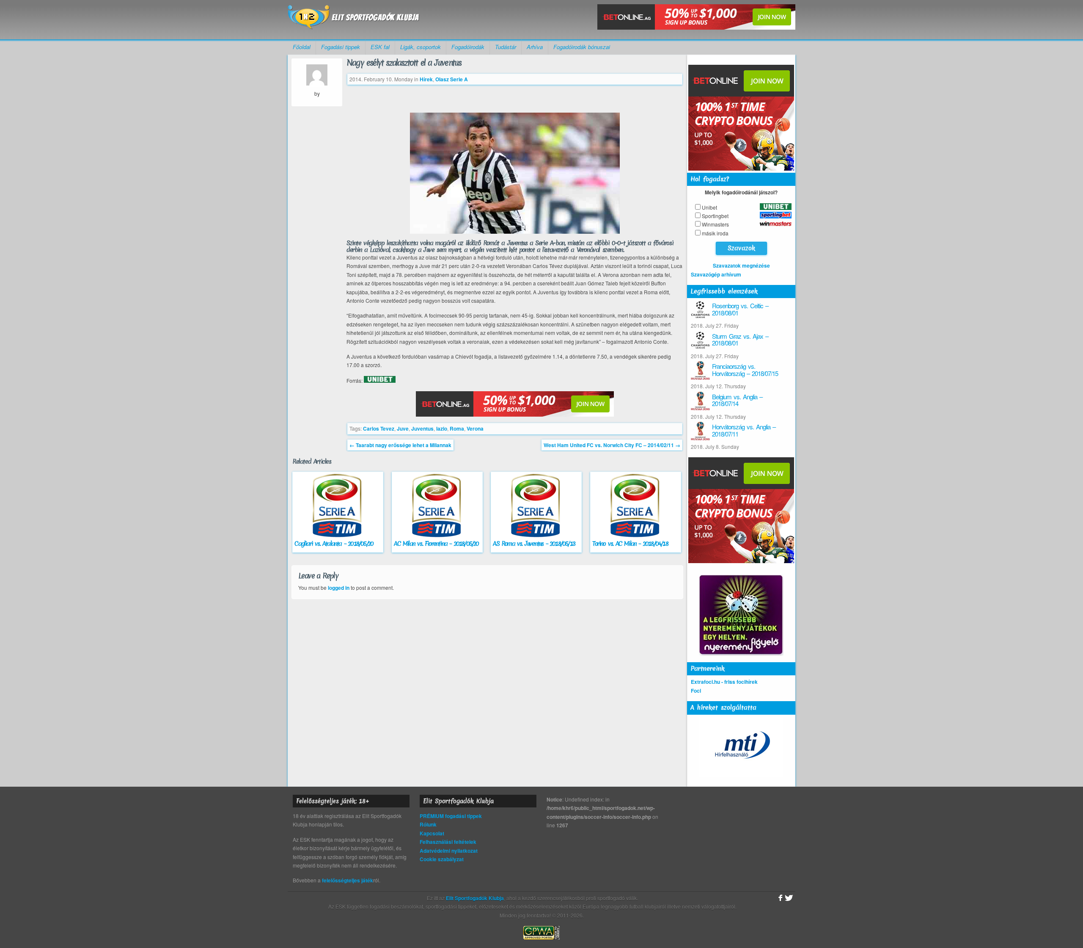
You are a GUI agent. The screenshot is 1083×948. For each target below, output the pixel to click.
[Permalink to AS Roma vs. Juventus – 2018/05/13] (536, 535)
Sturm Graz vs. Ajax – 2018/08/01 (740, 340)
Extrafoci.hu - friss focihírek (724, 681)
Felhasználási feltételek (448, 842)
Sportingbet (715, 215)
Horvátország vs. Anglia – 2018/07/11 (743, 430)
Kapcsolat (432, 833)
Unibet (709, 207)
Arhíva (535, 47)
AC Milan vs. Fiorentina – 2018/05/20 (436, 543)
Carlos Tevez (378, 428)
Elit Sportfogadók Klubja (354, 19)
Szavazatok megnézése (741, 265)
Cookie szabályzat (442, 859)
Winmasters (715, 224)
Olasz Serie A (451, 79)
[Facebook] (779, 898)
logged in (338, 587)
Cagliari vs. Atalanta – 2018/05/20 (333, 543)
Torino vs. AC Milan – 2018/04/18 (630, 543)
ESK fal (380, 47)
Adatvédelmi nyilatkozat (449, 850)
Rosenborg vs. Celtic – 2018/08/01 (740, 309)
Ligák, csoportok (420, 47)
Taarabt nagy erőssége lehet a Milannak (400, 445)
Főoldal (302, 47)
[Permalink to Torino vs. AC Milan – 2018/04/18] (635, 535)
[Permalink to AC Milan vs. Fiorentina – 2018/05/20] (437, 535)
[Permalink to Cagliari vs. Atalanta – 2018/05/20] (338, 535)
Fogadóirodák (467, 47)
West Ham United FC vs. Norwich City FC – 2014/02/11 (612, 445)
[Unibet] (380, 380)
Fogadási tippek (340, 47)
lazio (441, 428)
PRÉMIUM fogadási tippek (451, 816)
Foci (696, 690)
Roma (457, 428)
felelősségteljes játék (347, 880)
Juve (403, 428)
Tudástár (505, 47)
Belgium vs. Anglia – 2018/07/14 (737, 400)
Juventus (422, 428)
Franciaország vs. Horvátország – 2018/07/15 (745, 370)
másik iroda (715, 233)
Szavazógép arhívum (716, 274)
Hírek (426, 79)
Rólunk (428, 824)
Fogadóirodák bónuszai (581, 47)
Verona (475, 428)
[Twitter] (789, 898)
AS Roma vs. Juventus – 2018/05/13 (534, 543)
